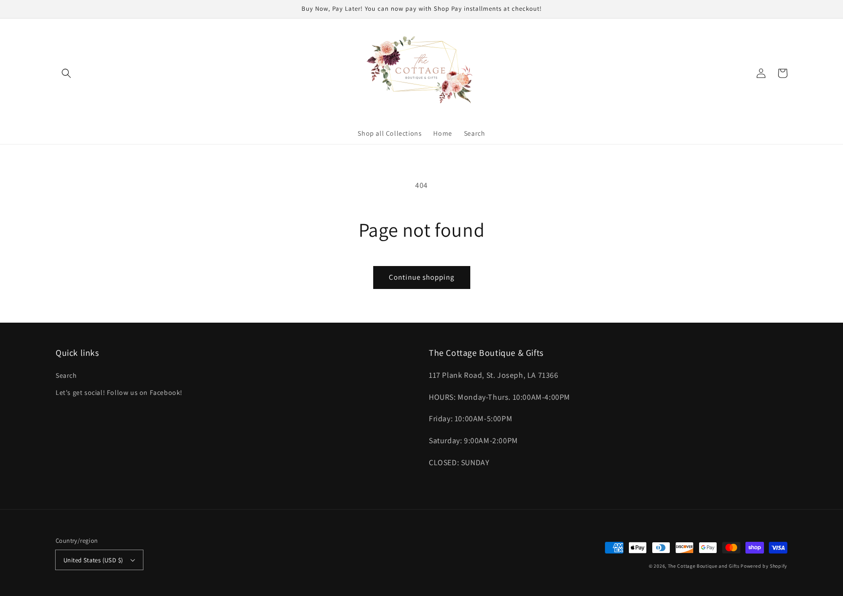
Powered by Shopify (764, 566)
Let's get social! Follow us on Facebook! (119, 392)
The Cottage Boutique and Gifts (704, 566)
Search (66, 375)
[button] (66, 73)
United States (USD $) (93, 560)
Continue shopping (422, 277)
